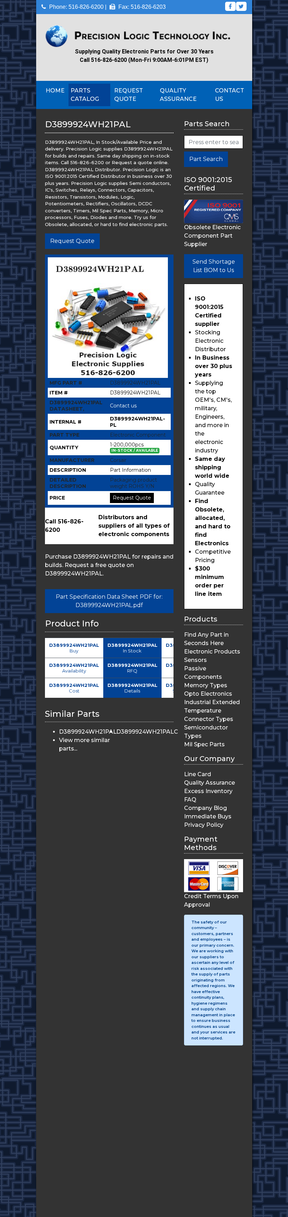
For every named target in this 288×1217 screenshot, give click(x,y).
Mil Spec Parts (204, 744)
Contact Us (229, 94)
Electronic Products (212, 651)
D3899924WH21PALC (147, 731)
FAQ (190, 799)
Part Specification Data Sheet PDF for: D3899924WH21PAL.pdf (109, 600)
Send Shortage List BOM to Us (213, 265)
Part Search (206, 159)
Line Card (197, 774)
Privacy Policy (203, 825)
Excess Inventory (208, 791)
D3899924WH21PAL (88, 731)
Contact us (123, 406)
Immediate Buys (207, 816)
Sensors (195, 660)
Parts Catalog (85, 94)
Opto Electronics (208, 693)
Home (55, 90)
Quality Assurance (178, 94)
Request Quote (128, 94)
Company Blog (205, 808)
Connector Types (208, 719)
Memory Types (205, 685)
